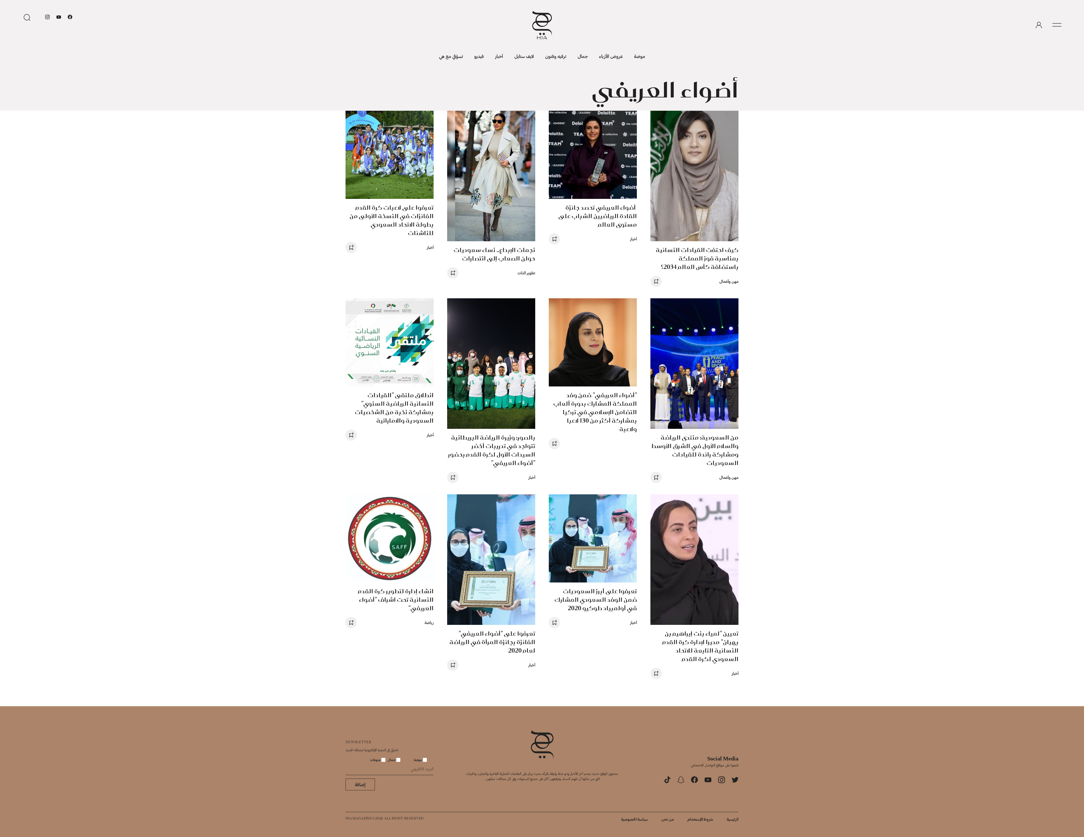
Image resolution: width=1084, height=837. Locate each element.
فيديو (479, 56)
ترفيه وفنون (555, 56)
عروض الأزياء (611, 56)
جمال (583, 56)
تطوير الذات (526, 272)
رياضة (429, 622)
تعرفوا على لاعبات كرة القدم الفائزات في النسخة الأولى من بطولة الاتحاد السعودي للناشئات (391, 220)
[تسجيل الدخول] (1039, 25)
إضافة (360, 784)
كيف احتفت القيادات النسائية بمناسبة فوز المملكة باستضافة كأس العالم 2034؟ (697, 258)
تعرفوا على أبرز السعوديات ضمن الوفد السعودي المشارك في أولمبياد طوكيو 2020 (595, 599)
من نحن (667, 819)
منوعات (375, 760)
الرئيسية (732, 819)
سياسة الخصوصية (634, 819)
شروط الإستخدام (700, 819)
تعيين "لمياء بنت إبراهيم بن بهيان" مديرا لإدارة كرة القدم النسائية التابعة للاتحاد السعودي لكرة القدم (700, 646)
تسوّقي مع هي (451, 56)
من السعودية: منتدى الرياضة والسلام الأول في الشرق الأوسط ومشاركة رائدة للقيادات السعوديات (695, 450)
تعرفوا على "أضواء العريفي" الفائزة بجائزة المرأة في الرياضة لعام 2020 (492, 642)
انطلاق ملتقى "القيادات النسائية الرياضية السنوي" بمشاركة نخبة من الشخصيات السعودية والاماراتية (394, 408)
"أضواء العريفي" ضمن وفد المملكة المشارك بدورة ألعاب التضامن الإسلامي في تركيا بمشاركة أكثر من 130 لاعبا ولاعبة (595, 412)
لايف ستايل (524, 56)
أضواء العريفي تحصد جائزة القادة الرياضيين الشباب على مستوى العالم (597, 216)
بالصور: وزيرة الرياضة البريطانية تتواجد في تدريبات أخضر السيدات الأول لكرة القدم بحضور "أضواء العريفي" (491, 450)
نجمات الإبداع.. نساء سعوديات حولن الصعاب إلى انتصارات (494, 254)
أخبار (499, 56)
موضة (639, 56)
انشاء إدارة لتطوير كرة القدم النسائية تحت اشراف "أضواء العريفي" (396, 599)
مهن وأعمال (728, 281)
